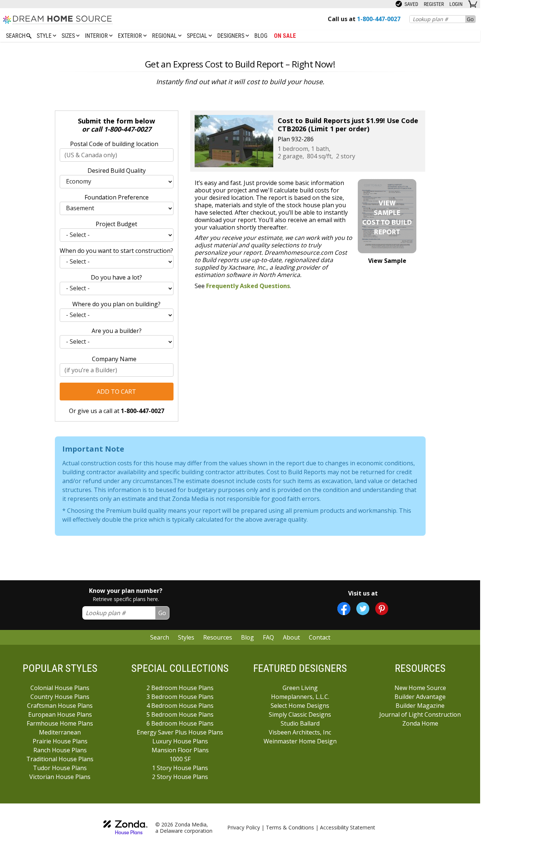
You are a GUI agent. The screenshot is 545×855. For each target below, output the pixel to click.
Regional (165, 35)
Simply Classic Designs (300, 714)
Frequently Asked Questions (248, 286)
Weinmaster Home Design (300, 741)
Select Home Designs (300, 706)
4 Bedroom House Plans (180, 706)
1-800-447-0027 (127, 129)
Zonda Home (420, 723)
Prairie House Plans (60, 741)
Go (470, 19)
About (291, 637)
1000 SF (180, 759)
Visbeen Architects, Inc (300, 732)
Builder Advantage (420, 697)
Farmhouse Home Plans (60, 723)
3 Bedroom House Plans (180, 697)
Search (159, 637)
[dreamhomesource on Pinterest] (381, 608)
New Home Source (420, 688)
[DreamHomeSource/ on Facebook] (343, 608)
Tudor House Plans (60, 768)
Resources (217, 637)
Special (198, 35)
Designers (231, 35)
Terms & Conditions (290, 827)
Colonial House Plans (59, 688)
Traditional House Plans (59, 759)
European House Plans (60, 714)
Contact (319, 637)
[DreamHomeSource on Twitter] (362, 608)
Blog (260, 35)
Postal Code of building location (114, 144)
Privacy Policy (243, 827)
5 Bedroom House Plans (180, 714)
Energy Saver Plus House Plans (180, 732)
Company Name (114, 359)
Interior (97, 35)
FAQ (268, 637)
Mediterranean (60, 732)
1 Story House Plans (180, 768)
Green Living (300, 688)
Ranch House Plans (60, 750)
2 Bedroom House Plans (180, 688)
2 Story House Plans (180, 777)
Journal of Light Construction (420, 714)
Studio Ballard (300, 723)
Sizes (69, 35)
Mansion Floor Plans (180, 750)
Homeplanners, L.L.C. (300, 697)
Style (45, 35)
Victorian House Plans (59, 777)
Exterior (130, 35)
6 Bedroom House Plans (180, 723)
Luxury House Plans (180, 741)
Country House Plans (59, 697)
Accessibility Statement (347, 827)
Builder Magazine (420, 706)
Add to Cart (116, 391)
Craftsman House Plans (60, 706)
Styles (186, 637)
